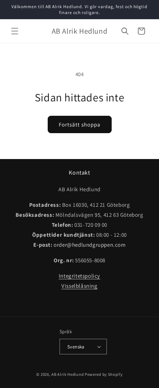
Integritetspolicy (79, 275)
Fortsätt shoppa (80, 124)
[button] (15, 31)
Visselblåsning (79, 285)
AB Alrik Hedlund (67, 374)
